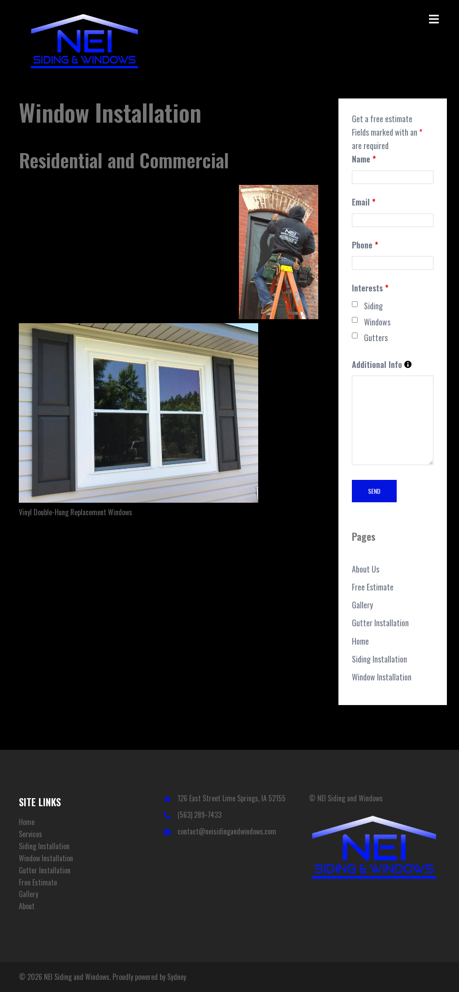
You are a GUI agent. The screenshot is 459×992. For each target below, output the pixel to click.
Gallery (362, 605)
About (27, 906)
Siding (373, 306)
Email (364, 202)
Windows (377, 322)
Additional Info (381, 365)
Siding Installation (379, 659)
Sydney (176, 976)
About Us (365, 569)
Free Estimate (373, 587)
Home (360, 641)
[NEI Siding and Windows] (84, 42)
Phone (365, 245)
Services (30, 834)
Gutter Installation (380, 623)
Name (364, 159)
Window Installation (381, 677)
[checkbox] (355, 304)
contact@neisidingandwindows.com (227, 831)
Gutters (376, 337)
